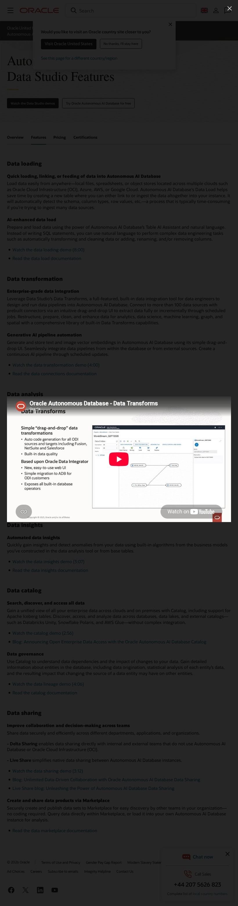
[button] (229, 8)
